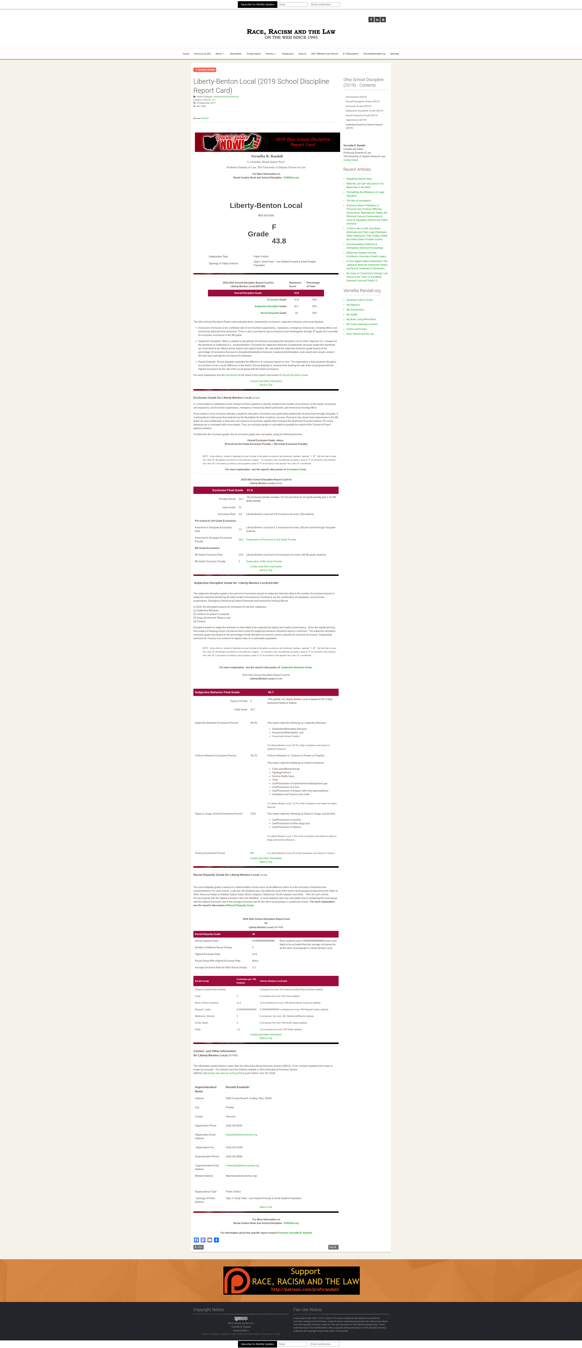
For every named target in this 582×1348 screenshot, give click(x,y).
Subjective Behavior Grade (296, 667)
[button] (220, 53)
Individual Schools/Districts (226, 96)
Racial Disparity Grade (241, 905)
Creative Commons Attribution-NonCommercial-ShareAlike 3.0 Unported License (240, 1334)
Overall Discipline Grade (295, 375)
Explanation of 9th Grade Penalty (264, 561)
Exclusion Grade (296, 469)
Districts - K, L (209, 100)
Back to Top (266, 384)
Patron (205, 118)
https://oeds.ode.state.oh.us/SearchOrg (223, 1073)
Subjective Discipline (267, 306)
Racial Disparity (270, 313)
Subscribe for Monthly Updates (257, 1344)
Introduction (231, 375)
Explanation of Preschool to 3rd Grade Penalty (271, 539)
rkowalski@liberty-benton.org (241, 1134)
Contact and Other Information (266, 381)
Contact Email (350, 160)
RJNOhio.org (291, 177)
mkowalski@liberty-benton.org (242, 1165)
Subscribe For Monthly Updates (257, 4)
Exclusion (273, 299)
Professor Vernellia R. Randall (294, 1233)
